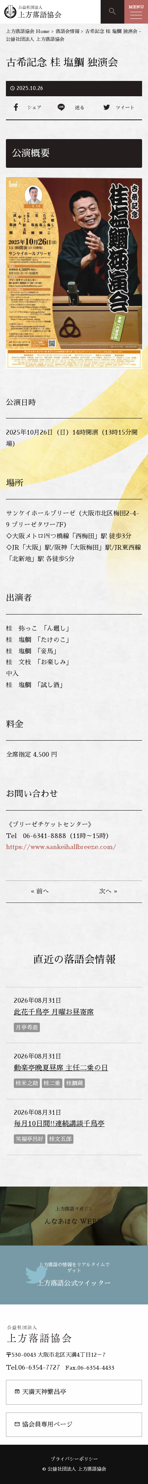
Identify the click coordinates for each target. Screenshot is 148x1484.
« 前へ (40, 891)
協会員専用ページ (43, 1424)
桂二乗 (52, 1083)
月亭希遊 (27, 1027)
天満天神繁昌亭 (40, 1392)
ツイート (125, 107)
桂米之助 (27, 1083)
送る (79, 107)
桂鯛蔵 (74, 1083)
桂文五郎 (60, 1139)
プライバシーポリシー (74, 1459)
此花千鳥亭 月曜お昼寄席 (54, 1012)
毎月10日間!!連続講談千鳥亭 (59, 1123)
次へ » (108, 891)
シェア (34, 107)
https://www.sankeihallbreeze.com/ (61, 847)
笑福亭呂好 (29, 1139)
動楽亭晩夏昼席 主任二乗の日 (61, 1067)
